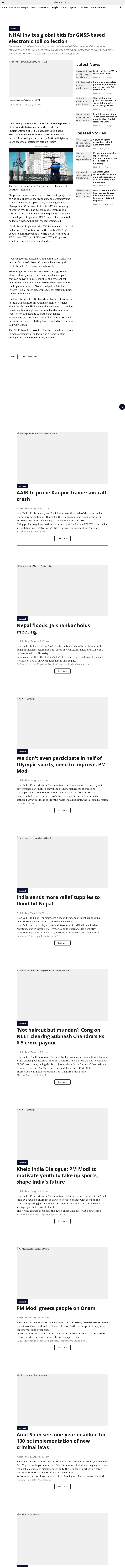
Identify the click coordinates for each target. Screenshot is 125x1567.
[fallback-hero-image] (84, 74)
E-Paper (24, 7)
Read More (62, 538)
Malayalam (14, 7)
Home (4, 7)
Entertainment (98, 7)
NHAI (13, 356)
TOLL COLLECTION (29, 356)
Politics (64, 7)
